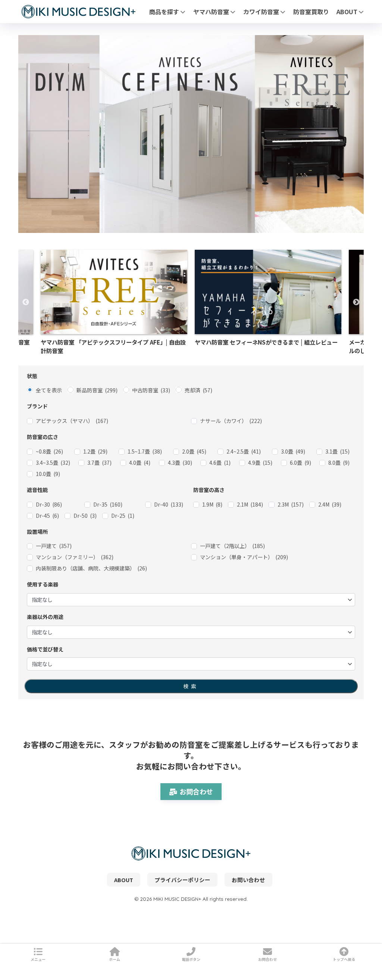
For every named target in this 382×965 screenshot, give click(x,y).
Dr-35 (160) (107, 504)
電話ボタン (191, 959)
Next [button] (356, 302)
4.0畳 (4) (139, 462)
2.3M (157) (291, 504)
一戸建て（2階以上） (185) (232, 546)
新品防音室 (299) (97, 390)
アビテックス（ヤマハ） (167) (72, 420)
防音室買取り (311, 11)
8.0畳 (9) (339, 462)
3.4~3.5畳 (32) (53, 462)
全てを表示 (49, 390)
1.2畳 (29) (95, 451)
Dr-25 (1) (122, 515)
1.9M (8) (212, 504)
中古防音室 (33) (151, 390)
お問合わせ (196, 791)
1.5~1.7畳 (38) (145, 451)
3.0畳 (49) (293, 451)
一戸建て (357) (54, 546)
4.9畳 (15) (260, 462)
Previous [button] (25, 302)
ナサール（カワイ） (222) (231, 420)
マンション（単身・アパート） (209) (244, 557)
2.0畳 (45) (194, 451)
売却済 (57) (198, 390)
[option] (268, 302)
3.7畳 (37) (99, 462)
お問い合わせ (248, 880)
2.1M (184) (250, 504)
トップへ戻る (344, 959)
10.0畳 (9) (48, 473)
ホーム (114, 959)
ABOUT (347, 11)
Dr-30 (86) (49, 504)
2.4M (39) (329, 504)
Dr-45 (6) (47, 515)
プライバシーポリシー (182, 880)
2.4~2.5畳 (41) (243, 451)
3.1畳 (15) (337, 451)
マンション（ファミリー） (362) (74, 557)
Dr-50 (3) (85, 515)
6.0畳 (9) (300, 462)
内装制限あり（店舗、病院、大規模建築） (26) (91, 568)
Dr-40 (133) (168, 504)
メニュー (38, 959)
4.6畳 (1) (220, 462)
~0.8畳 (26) (49, 451)
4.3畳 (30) (180, 462)
